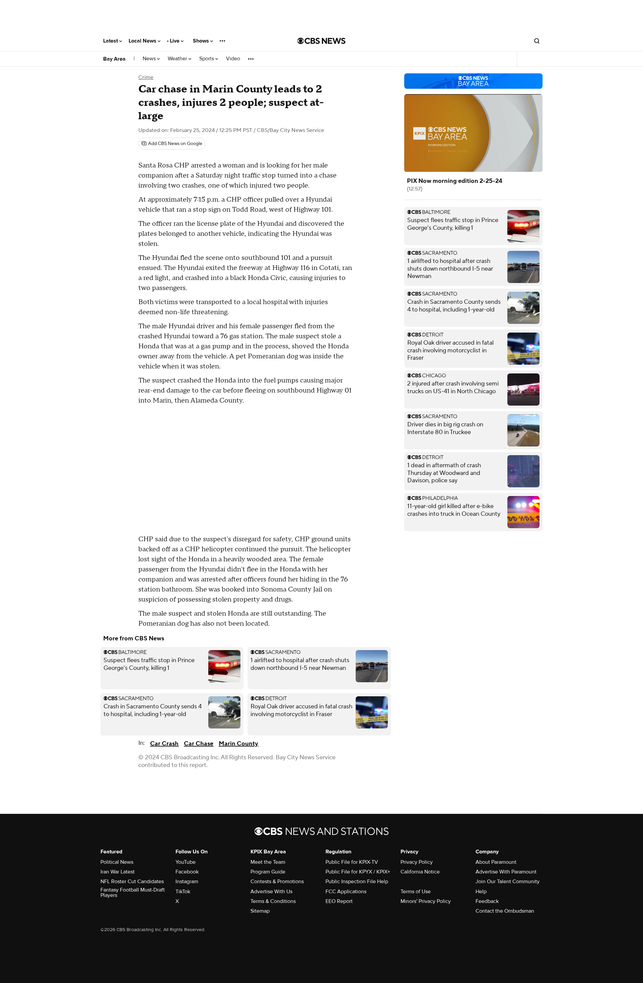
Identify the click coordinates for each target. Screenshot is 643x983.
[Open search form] (537, 41)
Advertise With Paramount (506, 871)
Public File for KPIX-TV (352, 862)
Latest (111, 41)
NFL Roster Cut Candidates (132, 881)
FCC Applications (346, 891)
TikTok (182, 891)
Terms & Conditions (273, 901)
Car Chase (198, 744)
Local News (143, 41)
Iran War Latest (117, 871)
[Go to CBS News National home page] (321, 41)
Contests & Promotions (277, 881)
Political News (116, 862)
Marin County (238, 744)
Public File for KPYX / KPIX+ (358, 871)
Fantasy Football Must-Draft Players (132, 892)
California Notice (420, 871)
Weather (178, 59)
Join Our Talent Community (508, 881)
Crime (145, 77)
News (150, 59)
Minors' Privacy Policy (426, 901)
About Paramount (496, 862)
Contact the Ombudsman (505, 911)
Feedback (487, 901)
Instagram (186, 881)
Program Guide (268, 871)
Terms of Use (416, 891)
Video (233, 59)
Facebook (187, 871)
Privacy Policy (417, 862)
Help (481, 891)
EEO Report (339, 901)
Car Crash (164, 744)
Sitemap (260, 911)
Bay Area (114, 59)
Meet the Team (268, 862)
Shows (201, 41)
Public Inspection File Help (357, 881)
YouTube (185, 862)
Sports (207, 59)
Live (175, 41)
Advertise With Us (271, 891)
